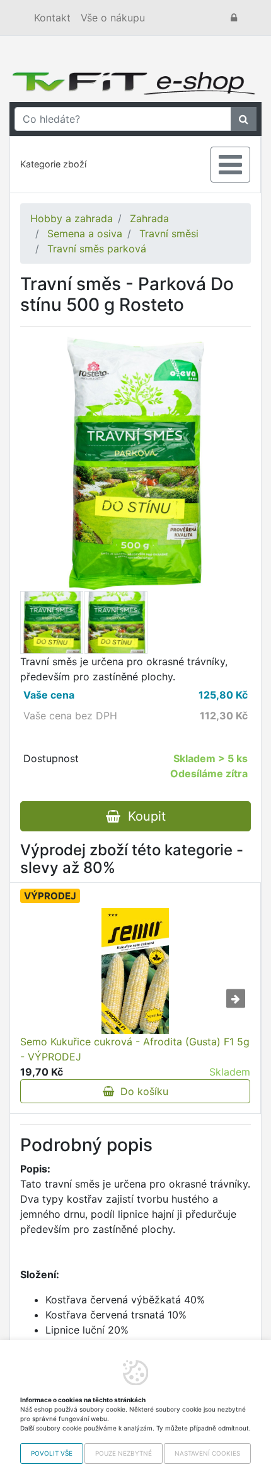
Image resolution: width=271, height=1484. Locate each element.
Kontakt (52, 17)
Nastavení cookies (207, 1453)
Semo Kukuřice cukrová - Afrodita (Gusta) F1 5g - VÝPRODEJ (135, 1049)
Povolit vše (51, 1453)
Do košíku (141, 1091)
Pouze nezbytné (123, 1453)
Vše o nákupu (113, 17)
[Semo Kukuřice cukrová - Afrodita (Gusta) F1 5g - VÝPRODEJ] (135, 971)
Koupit (143, 816)
